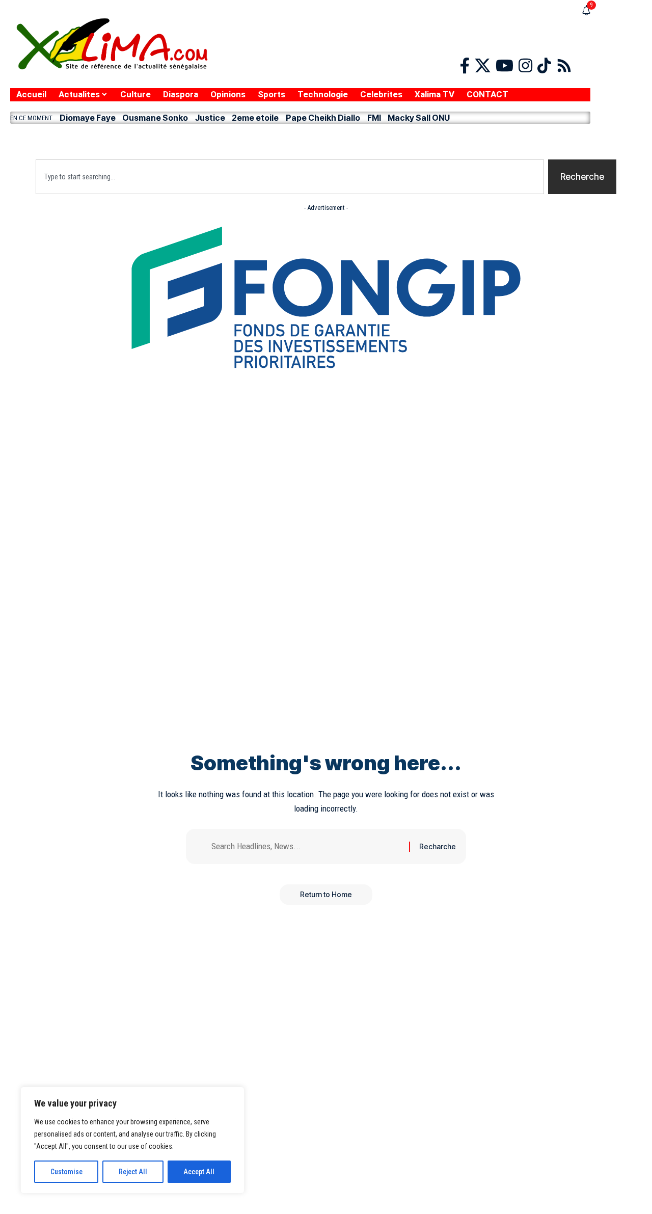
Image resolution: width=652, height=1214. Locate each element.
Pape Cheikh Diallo (323, 118)
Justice (210, 118)
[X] (482, 65)
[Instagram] (525, 65)
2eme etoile (255, 118)
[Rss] (564, 65)
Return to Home (326, 894)
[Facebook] (464, 65)
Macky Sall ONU (419, 118)
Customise (66, 1172)
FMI (374, 118)
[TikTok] (544, 65)
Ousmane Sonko (155, 118)
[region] (132, 1140)
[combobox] (290, 176)
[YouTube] (504, 65)
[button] (300, 139)
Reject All (133, 1172)
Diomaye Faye (88, 118)
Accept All (198, 1172)
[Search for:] (306, 846)
